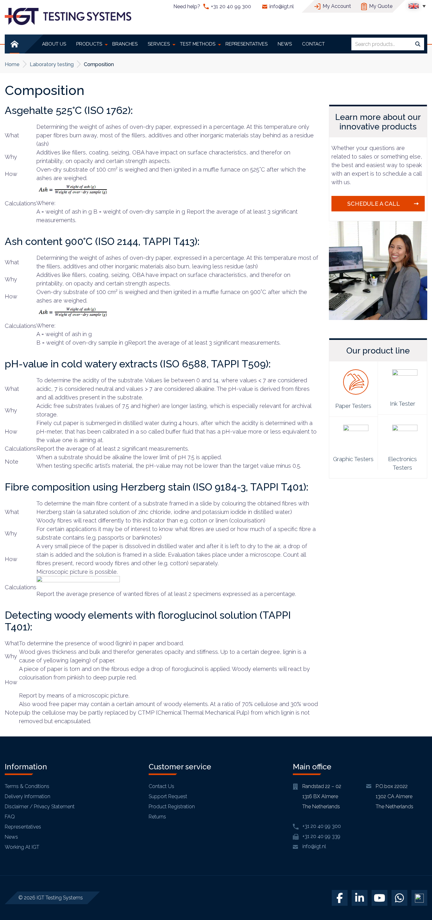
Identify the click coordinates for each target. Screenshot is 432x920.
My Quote (380, 6)
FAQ (10, 817)
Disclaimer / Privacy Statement (40, 807)
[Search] (418, 44)
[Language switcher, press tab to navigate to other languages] (417, 6)
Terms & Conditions (27, 786)
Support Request (168, 796)
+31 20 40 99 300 (231, 6)
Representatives (23, 827)
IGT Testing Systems (60, 898)
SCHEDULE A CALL (373, 203)
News (11, 837)
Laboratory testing (52, 64)
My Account (337, 6)
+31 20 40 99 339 (321, 836)
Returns (157, 817)
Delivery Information (27, 796)
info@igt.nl (281, 6)
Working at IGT (22, 847)
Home (12, 64)
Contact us (161, 786)
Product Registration (172, 807)
